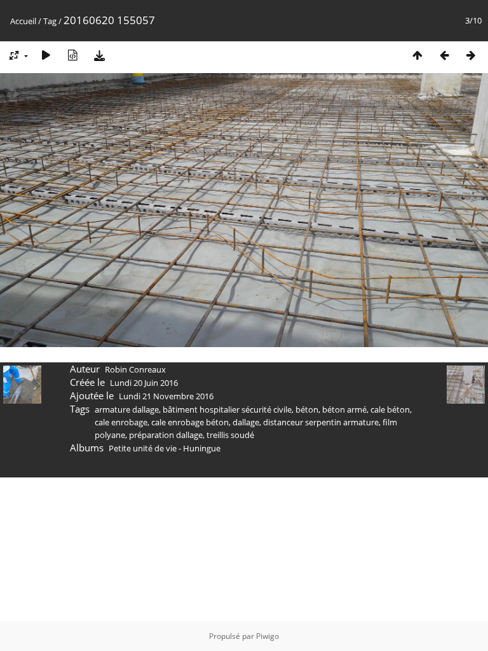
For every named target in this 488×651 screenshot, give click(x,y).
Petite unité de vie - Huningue (164, 448)
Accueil (23, 21)
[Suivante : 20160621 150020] (471, 55)
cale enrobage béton (190, 422)
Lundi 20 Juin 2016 (144, 382)
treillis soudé (230, 435)
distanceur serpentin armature (321, 422)
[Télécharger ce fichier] (99, 55)
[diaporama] (45, 55)
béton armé (344, 409)
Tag (50, 21)
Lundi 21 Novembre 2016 (166, 396)
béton (306, 409)
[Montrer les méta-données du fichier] (72, 55)
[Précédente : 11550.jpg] (444, 55)
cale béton (390, 409)
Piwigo (267, 636)
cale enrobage (121, 422)
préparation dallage (166, 435)
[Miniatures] (417, 55)
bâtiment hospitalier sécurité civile (227, 409)
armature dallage (127, 409)
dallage (246, 422)
